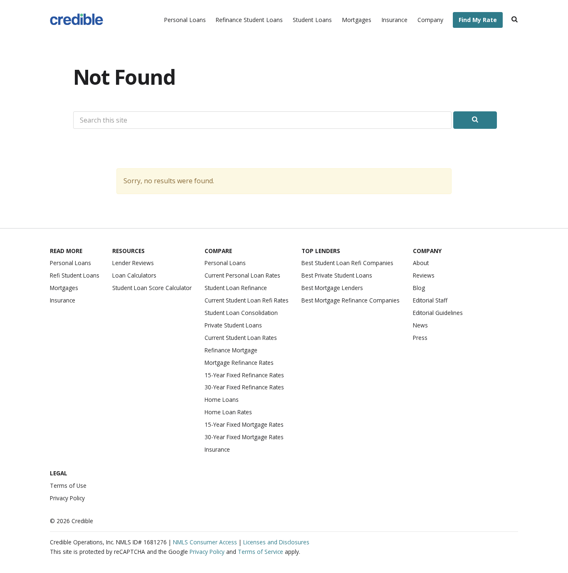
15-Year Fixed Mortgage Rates (244, 424)
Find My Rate (478, 20)
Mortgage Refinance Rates (239, 362)
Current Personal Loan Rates (242, 275)
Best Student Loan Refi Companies (347, 263)
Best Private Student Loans (336, 275)
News (420, 325)
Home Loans (222, 399)
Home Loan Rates (228, 412)
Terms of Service (260, 552)
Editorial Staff (430, 300)
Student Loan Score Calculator (152, 288)
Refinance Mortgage (231, 350)
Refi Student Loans (74, 275)
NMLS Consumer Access (205, 542)
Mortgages (356, 20)
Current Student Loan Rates (241, 338)
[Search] (514, 20)
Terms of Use (68, 485)
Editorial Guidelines (438, 313)
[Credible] (76, 20)
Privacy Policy (67, 498)
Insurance (394, 20)
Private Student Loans (233, 325)
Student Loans (312, 20)
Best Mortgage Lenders (332, 288)
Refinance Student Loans (249, 20)
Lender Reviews (133, 263)
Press (420, 338)
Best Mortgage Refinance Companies (350, 300)
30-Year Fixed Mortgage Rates (244, 437)
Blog (419, 288)
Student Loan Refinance (236, 288)
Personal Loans (185, 20)
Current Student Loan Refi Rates (247, 300)
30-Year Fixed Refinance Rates (244, 387)
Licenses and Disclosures (276, 542)
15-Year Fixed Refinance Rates (244, 375)
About (421, 263)
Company (430, 20)
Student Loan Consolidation (241, 313)
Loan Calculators (134, 275)
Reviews (424, 275)
